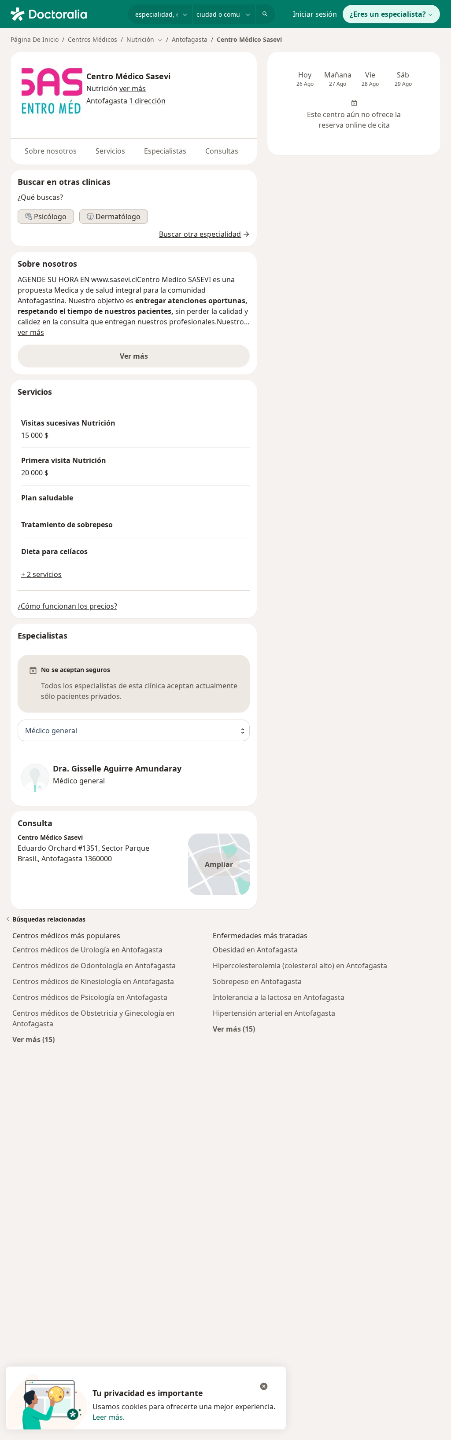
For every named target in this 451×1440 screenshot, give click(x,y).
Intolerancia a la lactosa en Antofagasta (278, 997)
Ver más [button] (134, 356)
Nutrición (102, 88)
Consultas (221, 151)
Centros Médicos (92, 39)
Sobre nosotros (51, 151)
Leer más (107, 1417)
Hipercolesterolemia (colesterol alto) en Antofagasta (300, 965)
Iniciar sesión (315, 14)
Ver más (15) (33, 1039)
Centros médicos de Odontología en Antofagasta (94, 965)
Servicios (110, 151)
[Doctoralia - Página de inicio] (66, 13)
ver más (31, 332)
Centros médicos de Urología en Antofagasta (87, 950)
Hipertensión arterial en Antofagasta (274, 1013)
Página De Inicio (35, 39)
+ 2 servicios (41, 574)
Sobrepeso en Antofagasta (257, 981)
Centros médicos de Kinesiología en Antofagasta (93, 981)
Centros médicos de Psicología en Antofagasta (89, 997)
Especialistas (165, 151)
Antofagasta (189, 39)
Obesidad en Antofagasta (255, 950)
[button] (132, 88)
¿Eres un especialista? (388, 14)
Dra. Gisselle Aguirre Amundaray (117, 769)
